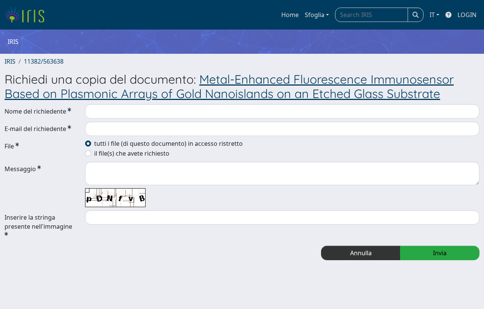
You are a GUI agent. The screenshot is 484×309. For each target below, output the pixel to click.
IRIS (10, 61)
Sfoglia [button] (314, 15)
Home (290, 15)
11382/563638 (44, 61)
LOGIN (467, 15)
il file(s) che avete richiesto (131, 153)
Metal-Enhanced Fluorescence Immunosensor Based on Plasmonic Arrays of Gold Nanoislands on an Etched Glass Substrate (229, 86)
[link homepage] (27, 15)
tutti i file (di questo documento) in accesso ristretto (168, 143)
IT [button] (432, 15)
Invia (440, 253)
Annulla (361, 253)
